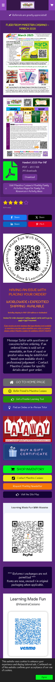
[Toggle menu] (3, 5)
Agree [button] (44, 677)
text (25, 320)
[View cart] (52, 5)
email (20, 320)
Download (30, 177)
